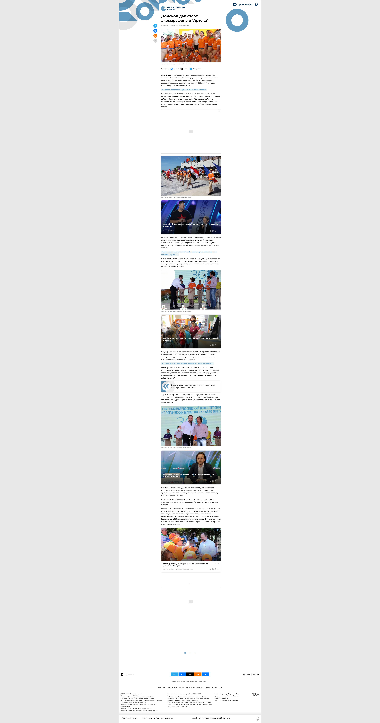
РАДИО (181, 688)
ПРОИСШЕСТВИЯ (196, 682)
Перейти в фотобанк (186, 64)
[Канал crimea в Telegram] (174, 674)
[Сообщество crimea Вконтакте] (182, 674)
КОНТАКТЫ (190, 688)
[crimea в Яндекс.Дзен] (190, 674)
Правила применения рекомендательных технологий (139, 711)
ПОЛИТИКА (176, 682)
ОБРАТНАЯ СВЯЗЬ (203, 688)
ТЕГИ (220, 688)
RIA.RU (214, 688)
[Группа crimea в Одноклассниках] (197, 674)
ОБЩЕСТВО (185, 682)
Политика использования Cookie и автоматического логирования (139, 705)
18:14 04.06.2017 (166, 25)
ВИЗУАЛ (205, 682)
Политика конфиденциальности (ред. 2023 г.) (136, 708)
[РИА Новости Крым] (173, 8)
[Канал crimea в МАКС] (205, 674)
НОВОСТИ (161, 688)
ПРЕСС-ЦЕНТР (172, 688)
